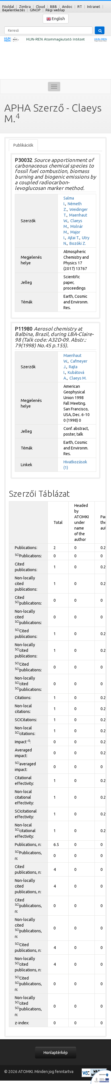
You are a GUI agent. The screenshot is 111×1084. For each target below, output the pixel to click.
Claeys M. (78, 378)
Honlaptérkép (56, 1052)
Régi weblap (55, 10)
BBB (53, 6)
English (58, 18)
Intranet (93, 6)
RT (79, 6)
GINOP (35, 10)
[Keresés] (99, 30)
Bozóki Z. (77, 243)
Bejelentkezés (13, 10)
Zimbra (25, 6)
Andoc (67, 6)
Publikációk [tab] (23, 145)
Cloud (40, 6)
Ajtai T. (73, 237)
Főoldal (8, 6)
